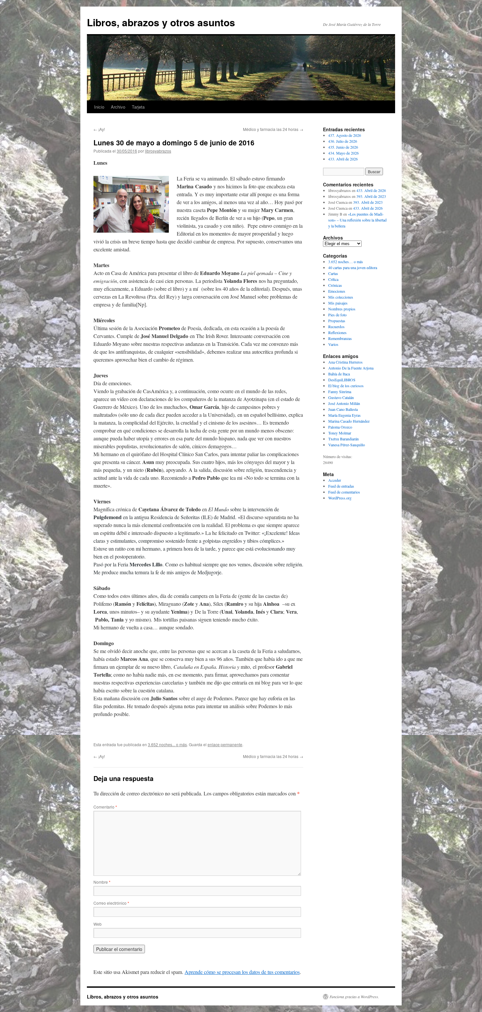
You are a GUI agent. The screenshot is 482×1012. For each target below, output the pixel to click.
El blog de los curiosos (346, 385)
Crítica (333, 279)
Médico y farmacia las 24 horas (273, 129)
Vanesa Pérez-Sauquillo (346, 444)
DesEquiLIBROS (341, 379)
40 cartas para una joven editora (352, 267)
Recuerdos (336, 326)
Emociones (336, 291)
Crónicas (335, 285)
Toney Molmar (339, 432)
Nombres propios (341, 308)
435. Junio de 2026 (343, 147)
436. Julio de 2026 (342, 141)
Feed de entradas (341, 486)
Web (97, 924)
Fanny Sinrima (339, 391)
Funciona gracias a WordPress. (354, 996)
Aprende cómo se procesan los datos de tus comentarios (242, 971)
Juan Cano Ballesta (343, 409)
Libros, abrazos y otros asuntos (161, 22)
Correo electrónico (111, 903)
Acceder (334, 480)
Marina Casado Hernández (349, 421)
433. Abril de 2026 (343, 158)
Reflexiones (337, 332)
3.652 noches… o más (345, 261)
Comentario (105, 807)
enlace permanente (225, 744)
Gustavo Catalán (341, 397)
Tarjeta (138, 107)
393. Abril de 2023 (371, 196)
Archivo (118, 107)
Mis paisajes (338, 303)
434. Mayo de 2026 (343, 153)
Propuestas (336, 320)
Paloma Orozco (340, 427)
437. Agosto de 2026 (344, 135)
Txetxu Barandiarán (343, 438)
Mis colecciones (340, 297)
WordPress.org (339, 497)
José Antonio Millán (344, 403)
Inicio (99, 107)
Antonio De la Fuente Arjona (350, 367)
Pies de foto (337, 314)
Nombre (101, 882)
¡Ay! (99, 129)
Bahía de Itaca (339, 373)
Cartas (333, 273)
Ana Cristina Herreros (345, 362)
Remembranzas (340, 338)
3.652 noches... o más (167, 744)
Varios (333, 344)
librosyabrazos (158, 151)
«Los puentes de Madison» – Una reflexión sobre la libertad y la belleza (357, 219)
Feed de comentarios (344, 492)
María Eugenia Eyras (344, 415)
